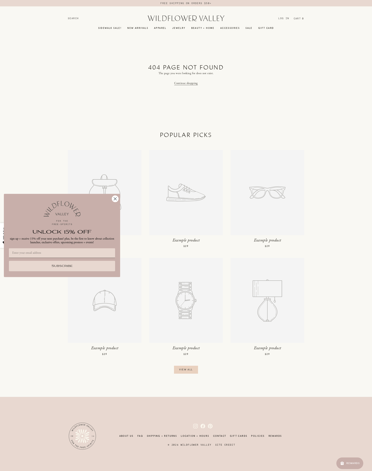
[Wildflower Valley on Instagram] (193, 426)
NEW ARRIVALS (137, 28)
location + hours (195, 436)
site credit (225, 445)
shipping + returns (162, 436)
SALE (248, 28)
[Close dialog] (115, 198)
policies (257, 436)
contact (219, 436)
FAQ (140, 436)
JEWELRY (178, 28)
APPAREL (160, 28)
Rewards (275, 436)
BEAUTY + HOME (202, 28)
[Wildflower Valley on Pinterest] (208, 426)
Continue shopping (186, 83)
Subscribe (62, 266)
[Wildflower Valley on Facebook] (200, 426)
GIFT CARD (266, 28)
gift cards (238, 436)
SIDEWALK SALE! (110, 28)
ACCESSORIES (230, 28)
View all (186, 369)
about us (126, 436)
